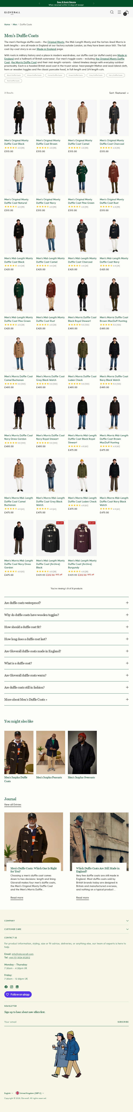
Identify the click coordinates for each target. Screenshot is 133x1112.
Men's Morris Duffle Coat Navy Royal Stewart (50, 437)
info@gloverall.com (22, 954)
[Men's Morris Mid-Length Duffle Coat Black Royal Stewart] (82, 413)
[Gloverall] (12, 13)
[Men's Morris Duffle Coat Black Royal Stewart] (82, 295)
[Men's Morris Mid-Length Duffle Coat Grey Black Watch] (50, 475)
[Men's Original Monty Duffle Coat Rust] (114, 177)
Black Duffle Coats (14, 75)
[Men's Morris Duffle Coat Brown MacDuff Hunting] (114, 295)
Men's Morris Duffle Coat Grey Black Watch (50, 378)
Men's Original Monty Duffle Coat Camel (80, 142)
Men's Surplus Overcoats (81, 777)
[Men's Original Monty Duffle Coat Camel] (82, 118)
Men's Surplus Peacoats (49, 777)
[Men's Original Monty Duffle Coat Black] (18, 118)
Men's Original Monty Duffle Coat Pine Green (81, 201)
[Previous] (39, 3)
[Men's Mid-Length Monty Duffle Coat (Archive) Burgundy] (82, 538)
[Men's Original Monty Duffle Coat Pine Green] (82, 177)
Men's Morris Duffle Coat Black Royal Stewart (82, 319)
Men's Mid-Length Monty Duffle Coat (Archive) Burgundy (82, 564)
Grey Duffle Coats (95, 75)
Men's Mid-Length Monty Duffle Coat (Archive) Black (50, 564)
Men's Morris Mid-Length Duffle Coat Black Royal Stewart (82, 439)
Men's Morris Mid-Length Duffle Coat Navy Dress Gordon (18, 564)
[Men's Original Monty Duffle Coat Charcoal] (114, 118)
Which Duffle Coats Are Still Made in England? (97, 870)
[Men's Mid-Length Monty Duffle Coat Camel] (50, 236)
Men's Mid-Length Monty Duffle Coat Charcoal (82, 260)
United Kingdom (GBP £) (30, 1093)
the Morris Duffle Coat (24, 62)
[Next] (93, 3)
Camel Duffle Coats (55, 75)
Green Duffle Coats (76, 75)
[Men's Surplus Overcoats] (82, 752)
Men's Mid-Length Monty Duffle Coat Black (18, 260)
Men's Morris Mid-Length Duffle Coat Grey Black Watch (50, 501)
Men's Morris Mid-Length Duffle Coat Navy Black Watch (114, 501)
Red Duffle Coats (13, 81)
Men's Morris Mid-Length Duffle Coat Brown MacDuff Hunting (114, 439)
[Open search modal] (112, 12)
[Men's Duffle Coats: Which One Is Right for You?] (33, 841)
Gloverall (25, 1098)
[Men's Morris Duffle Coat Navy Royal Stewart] (50, 413)
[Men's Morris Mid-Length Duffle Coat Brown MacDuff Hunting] (114, 413)
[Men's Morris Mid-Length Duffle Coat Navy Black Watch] (114, 475)
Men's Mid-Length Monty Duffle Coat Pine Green (18, 319)
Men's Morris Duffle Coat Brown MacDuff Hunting (114, 319)
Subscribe (123, 1021)
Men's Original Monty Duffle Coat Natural (16, 201)
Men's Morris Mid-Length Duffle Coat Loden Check (82, 499)
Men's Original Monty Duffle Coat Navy (48, 201)
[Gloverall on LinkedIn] (17, 987)
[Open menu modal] (119, 12)
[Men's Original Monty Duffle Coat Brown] (50, 118)
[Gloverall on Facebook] (6, 987)
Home (7, 24)
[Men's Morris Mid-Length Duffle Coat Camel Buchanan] (18, 475)
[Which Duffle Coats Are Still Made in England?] (99, 841)
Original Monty (55, 42)
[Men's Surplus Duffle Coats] (18, 752)
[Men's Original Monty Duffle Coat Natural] (18, 177)
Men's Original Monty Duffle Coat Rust (112, 201)
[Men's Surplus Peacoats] (50, 752)
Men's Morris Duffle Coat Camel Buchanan (18, 378)
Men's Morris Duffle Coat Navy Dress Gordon (18, 437)
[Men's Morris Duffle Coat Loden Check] (82, 354)
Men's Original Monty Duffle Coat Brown (48, 142)
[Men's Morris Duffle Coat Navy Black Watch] (114, 354)
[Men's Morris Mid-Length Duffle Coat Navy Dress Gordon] (18, 538)
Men (15, 24)
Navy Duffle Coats (115, 75)
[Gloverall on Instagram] (12, 987)
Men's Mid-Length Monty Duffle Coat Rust (50, 319)
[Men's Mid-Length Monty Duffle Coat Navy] (114, 236)
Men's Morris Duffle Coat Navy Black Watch (114, 378)
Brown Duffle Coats (34, 75)
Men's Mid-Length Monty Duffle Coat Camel (50, 260)
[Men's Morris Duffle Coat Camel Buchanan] (18, 354)
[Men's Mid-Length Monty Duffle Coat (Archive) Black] (50, 538)
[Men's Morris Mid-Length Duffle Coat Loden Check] (82, 475)
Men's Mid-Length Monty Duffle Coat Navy (114, 260)
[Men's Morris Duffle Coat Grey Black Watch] (50, 354)
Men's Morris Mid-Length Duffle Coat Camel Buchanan (18, 501)
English (7, 1093)
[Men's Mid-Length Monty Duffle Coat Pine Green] (18, 295)
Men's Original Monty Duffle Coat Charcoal (112, 142)
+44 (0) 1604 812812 (19, 957)
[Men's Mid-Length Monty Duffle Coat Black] (18, 236)
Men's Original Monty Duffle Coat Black (16, 142)
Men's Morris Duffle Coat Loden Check (82, 378)
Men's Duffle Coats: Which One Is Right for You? (34, 870)
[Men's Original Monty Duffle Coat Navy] (50, 177)
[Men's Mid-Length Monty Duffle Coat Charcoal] (82, 236)
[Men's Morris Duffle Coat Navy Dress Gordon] (18, 413)
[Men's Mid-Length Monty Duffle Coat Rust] (50, 295)
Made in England (46, 49)
